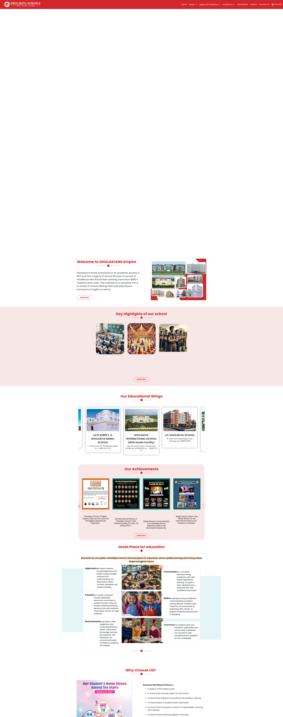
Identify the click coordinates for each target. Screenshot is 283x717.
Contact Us (264, 4)
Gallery (253, 4)
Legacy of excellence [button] (208, 4)
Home (184, 4)
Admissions (242, 4)
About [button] (192, 4)
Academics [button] (227, 4)
